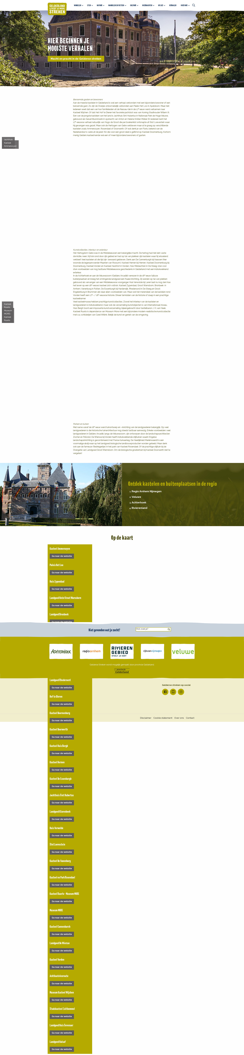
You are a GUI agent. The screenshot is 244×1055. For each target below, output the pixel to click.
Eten (89, 5)
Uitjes (160, 5)
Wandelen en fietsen (116, 5)
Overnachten (147, 5)
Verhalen (172, 5)
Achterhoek (139, 502)
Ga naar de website (62, 556)
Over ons (184, 5)
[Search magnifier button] (169, 629)
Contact (190, 717)
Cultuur (133, 5)
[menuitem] (78, 5)
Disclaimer (145, 717)
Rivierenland (139, 507)
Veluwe (136, 496)
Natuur (99, 5)
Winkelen (77, 5)
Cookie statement (162, 717)
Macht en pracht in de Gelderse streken (76, 58)
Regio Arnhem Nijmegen (147, 491)
